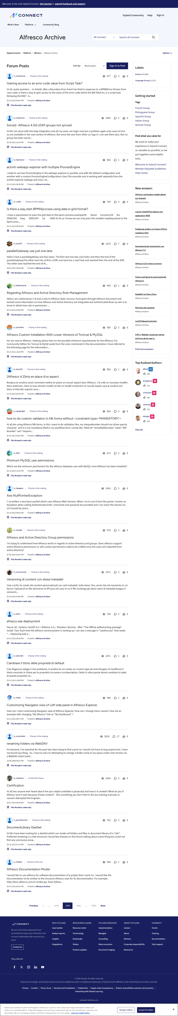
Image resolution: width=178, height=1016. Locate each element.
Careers (127, 928)
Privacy (25, 988)
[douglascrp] (147, 384)
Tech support (157, 944)
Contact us (17, 947)
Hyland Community (133, 15)
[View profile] (9, 76)
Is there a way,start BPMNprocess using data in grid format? (47, 209)
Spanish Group (143, 116)
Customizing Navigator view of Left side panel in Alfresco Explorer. (52, 705)
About (126, 933)
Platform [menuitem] (29, 24)
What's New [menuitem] (13, 24)
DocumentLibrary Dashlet (24, 827)
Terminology (78, 933)
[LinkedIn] (35, 967)
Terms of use (46, 988)
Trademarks (83, 988)
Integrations (57, 944)
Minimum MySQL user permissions (30, 460)
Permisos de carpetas (145, 308)
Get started (46, 4)
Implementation (105, 928)
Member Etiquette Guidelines (150, 169)
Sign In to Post (117, 66)
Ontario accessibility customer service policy (135, 988)
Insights (55, 939)
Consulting (103, 939)
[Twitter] (21, 967)
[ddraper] (145, 420)
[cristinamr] (146, 396)
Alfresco (37, 53)
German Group (143, 125)
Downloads (77, 939)
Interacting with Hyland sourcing (89, 991)
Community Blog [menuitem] (51, 24)
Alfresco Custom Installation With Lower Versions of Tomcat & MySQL (55, 335)
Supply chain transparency (101, 988)
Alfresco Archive (43, 100)
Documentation (158, 939)
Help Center (141, 173)
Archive (138, 74)
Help (149, 15)
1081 (79, 905)
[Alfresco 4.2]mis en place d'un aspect (33, 376)
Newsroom (128, 949)
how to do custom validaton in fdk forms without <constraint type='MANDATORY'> (64, 418)
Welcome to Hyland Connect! (150, 164)
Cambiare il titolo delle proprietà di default (35, 663)
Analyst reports (58, 933)
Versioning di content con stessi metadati (35, 579)
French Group (142, 108)
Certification (15, 785)
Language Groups (142, 80)
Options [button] (166, 53)
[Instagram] (28, 967)
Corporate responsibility (134, 944)
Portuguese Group (145, 112)
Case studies (57, 928)
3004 (93, 905)
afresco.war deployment (23, 621)
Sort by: (77, 65)
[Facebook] (14, 967)
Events (155, 928)
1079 (56, 905)
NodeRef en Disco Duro (145, 294)
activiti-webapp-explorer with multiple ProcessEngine (43, 167)
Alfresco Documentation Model (28, 869)
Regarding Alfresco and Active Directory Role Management (47, 293)
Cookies (34, 988)
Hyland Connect (13, 53)
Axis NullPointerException (24, 495)
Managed (102, 933)
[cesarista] (146, 408)
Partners (127, 939)
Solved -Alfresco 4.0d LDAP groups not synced (39, 125)
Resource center (79, 928)
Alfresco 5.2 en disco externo (148, 263)
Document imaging (106, 949)
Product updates (80, 949)
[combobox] (137, 37)
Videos (76, 944)
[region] (89, 1010)
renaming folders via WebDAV (27, 743)
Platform (27, 53)
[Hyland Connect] (26, 15)
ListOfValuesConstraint (146, 321)
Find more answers (144, 349)
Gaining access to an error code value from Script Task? (44, 83)
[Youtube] (42, 967)
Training (155, 933)
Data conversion (105, 944)
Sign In (160, 15)
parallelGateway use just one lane (29, 251)
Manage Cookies (126, 1010)
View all (139, 429)
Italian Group (142, 120)
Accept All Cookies (146, 1010)
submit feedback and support (70, 4)
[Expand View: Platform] (35, 25)
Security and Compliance (64, 988)
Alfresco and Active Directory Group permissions (40, 537)
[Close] (173, 1009)
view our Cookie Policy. (80, 1013)
